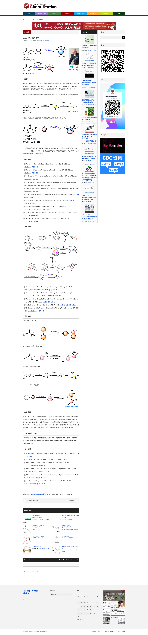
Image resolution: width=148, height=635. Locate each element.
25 (84, 613)
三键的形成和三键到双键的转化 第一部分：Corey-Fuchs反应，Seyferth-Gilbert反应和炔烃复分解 (89, 138)
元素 (119, 13)
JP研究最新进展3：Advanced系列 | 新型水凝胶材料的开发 (89, 82)
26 (87, 613)
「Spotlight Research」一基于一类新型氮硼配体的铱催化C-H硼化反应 (89, 217)
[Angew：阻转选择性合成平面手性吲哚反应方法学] (106, 612)
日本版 (118, 631)
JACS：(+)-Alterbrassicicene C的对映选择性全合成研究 (89, 197)
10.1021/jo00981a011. (69, 305)
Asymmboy (46, 40)
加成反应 (70, 538)
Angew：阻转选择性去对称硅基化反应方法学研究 (89, 157)
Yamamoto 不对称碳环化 (39, 536)
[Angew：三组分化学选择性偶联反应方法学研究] (114, 604)
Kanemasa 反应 (66, 536)
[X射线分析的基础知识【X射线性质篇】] (106, 620)
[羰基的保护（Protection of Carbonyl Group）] (114, 617)
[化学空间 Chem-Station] (40, 5)
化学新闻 (67, 13)
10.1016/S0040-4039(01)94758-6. (46, 290)
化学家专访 (55, 13)
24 (81, 613)
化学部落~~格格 (42, 13)
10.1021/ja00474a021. (31, 215)
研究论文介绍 (91, 67)
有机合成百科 (93, 13)
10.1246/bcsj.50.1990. (43, 185)
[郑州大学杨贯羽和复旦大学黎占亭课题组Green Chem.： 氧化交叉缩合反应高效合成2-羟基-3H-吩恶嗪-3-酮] (121, 612)
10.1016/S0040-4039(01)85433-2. (34, 465)
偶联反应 (70, 550)
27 (90, 613)
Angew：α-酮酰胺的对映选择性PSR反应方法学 (89, 64)
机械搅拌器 (71, 500)
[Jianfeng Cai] (121, 604)
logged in (32, 571)
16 (78, 609)
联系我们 (112, 631)
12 (87, 606)
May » (81, 619)
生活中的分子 (106, 13)
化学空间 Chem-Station (31, 591)
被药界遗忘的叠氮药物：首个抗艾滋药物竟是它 (89, 101)
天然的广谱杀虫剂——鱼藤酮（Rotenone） (89, 118)
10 (81, 606)
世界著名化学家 (80, 13)
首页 (29, 13)
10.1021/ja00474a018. (48, 302)
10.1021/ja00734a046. (31, 167)
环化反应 (30, 40)
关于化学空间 (93, 631)
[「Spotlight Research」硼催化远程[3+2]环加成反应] (114, 595)
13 (90, 606)
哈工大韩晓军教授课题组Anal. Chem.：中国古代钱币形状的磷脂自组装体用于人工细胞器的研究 (89, 177)
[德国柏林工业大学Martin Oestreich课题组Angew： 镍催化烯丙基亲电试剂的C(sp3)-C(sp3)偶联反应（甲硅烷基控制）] (114, 612)
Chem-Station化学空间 (38, 494)
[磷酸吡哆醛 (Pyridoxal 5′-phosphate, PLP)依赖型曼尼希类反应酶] (121, 620)
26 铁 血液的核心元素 (32, 500)
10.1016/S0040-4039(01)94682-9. (34, 484)
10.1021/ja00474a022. (31, 179)
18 (84, 609)
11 (84, 606)
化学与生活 (90, 122)
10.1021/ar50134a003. (61, 459)
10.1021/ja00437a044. (37, 311)
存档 (106, 631)
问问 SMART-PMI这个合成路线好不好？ (89, 46)
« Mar (78, 619)
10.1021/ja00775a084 (55, 296)
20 (90, 609)
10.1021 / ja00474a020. (43, 209)
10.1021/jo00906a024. (31, 221)
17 (81, 609)
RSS (24, 599)
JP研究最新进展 (91, 87)
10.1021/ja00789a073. (31, 173)
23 (78, 613)
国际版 (123, 631)
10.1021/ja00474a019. (31, 191)
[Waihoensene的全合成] (106, 604)
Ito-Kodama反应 (36, 546)
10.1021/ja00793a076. (40, 478)
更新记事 (100, 631)
